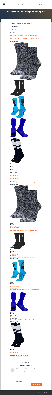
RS (41, 4)
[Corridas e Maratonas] (3, 4)
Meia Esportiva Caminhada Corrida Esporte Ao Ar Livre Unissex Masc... (24, 38)
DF (36, 1)
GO (41, 1)
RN (34, 4)
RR (39, 4)
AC (22, 1)
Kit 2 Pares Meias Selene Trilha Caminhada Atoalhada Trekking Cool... (24, 34)
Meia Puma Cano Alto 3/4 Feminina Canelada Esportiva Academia (23, 40)
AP (29, 1)
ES (38, 1)
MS (48, 1)
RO (36, 4)
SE (46, 4)
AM (27, 1)
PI (27, 4)
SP (48, 4)
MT (18, 4)
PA (20, 4)
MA (43, 1)
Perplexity (19, 355)
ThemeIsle (48, 392)
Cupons (19, 1)
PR (29, 4)
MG (46, 1)
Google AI (25, 355)
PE (25, 4)
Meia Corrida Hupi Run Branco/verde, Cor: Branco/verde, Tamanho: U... (24, 37)
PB (22, 4)
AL (24, 1)
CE (34, 1)
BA (31, 1)
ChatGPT (13, 355)
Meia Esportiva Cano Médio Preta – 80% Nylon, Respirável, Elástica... (24, 35)
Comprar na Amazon (14, 173)
